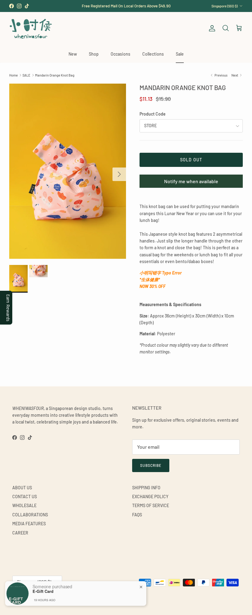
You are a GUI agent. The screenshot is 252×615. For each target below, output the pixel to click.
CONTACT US (24, 496)
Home (13, 75)
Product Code (153, 113)
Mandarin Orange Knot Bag (54, 75)
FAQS (137, 514)
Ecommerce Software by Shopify (82, 597)
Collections (153, 54)
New (73, 54)
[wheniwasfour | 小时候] (30, 28)
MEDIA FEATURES (29, 523)
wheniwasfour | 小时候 (40, 597)
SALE (26, 75)
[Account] (211, 28)
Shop (94, 54)
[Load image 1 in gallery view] (67, 171)
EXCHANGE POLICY (150, 496)
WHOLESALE (24, 505)
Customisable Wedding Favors (126, 8)
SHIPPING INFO (146, 487)
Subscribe (150, 465)
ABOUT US (22, 487)
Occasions (120, 54)
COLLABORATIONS (30, 514)
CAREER (20, 532)
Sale (180, 54)
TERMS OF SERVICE (150, 505)
